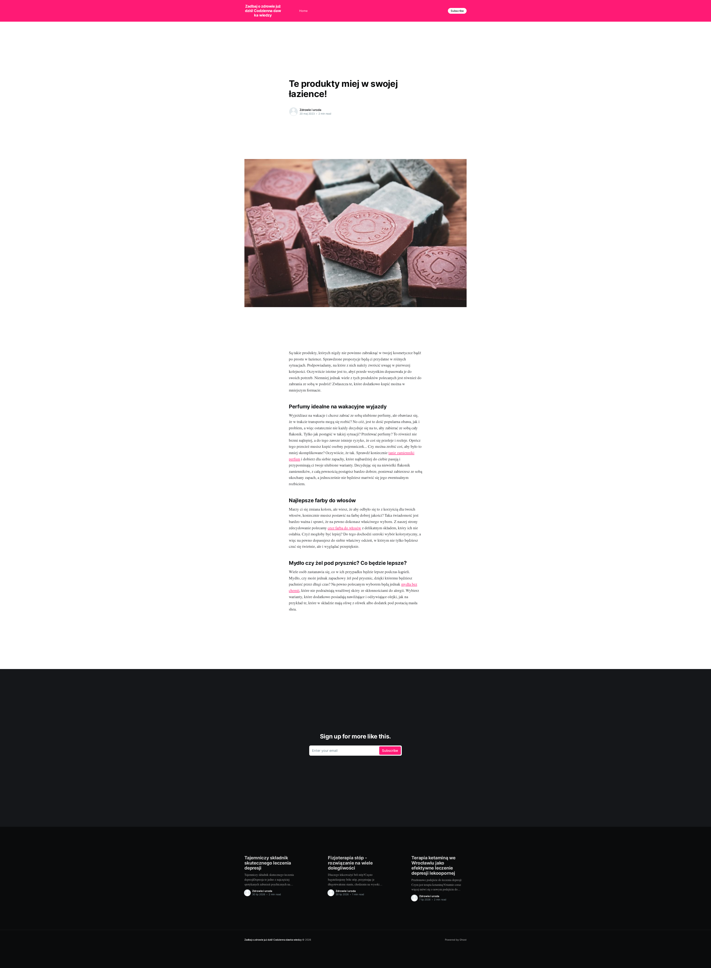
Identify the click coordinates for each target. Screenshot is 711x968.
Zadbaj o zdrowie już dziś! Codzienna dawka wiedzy (263, 10)
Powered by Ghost (456, 939)
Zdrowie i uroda (310, 110)
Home (303, 11)
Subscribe (457, 11)
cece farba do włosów (344, 527)
